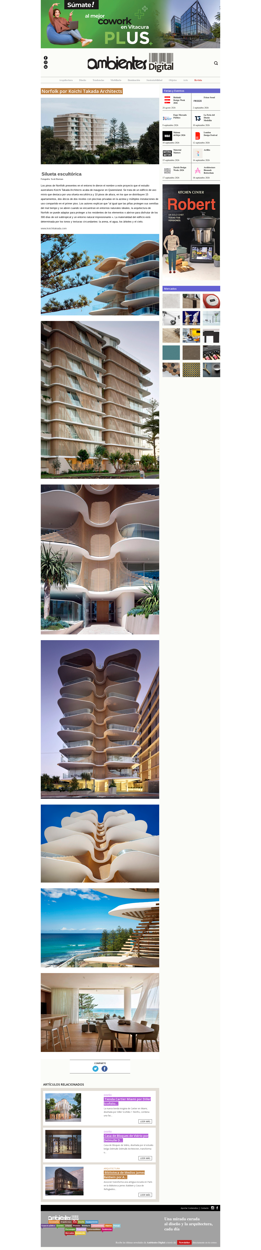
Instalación (80, 1233)
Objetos (173, 80)
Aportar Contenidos (189, 1208)
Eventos (60, 1226)
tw (212, 1207)
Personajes (70, 1229)
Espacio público (48, 1226)
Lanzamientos (98, 1226)
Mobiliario (116, 80)
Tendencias (98, 80)
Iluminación (134, 80)
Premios (76, 1226)
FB (105, 1069)
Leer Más (145, 1121)
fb (217, 1207)
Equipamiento (92, 1222)
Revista (198, 80)
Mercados (69, 1233)
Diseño (82, 80)
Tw (95, 1069)
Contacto (205, 1208)
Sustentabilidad (154, 80)
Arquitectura (66, 80)
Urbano (68, 1226)
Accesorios (54, 1222)
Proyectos (81, 1229)
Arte (185, 80)
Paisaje (116, 1226)
